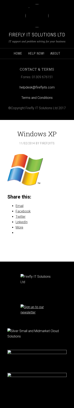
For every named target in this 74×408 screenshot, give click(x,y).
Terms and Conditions (37, 98)
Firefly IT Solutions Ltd (37, 35)
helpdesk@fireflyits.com (37, 87)
